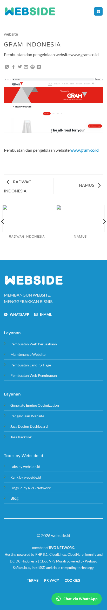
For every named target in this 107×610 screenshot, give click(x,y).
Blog (14, 497)
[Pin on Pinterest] (32, 67)
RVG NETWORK (61, 548)
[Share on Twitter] (20, 67)
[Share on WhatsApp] (7, 67)
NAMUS (87, 185)
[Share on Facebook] (13, 67)
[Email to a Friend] (26, 67)
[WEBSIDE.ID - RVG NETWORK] (30, 11)
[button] (98, 11)
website (11, 33)
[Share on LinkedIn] (39, 67)
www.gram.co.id (84, 150)
